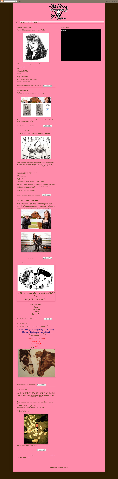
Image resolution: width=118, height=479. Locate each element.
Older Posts (52, 455)
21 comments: (38, 126)
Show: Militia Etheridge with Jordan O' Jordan (33, 133)
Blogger (65, 467)
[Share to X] (47, 86)
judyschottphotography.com (43, 208)
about (23, 22)
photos (35, 22)
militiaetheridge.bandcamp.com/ (25, 121)
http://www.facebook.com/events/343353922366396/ (30, 407)
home (17, 22)
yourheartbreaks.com (33, 78)
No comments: (38, 85)
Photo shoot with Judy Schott (27, 200)
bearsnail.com (26, 81)
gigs (29, 22)
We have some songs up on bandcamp (30, 93)
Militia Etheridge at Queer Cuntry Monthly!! (32, 326)
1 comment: (37, 195)
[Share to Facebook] (49, 86)
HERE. (34, 187)
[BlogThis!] (46, 86)
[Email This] (44, 86)
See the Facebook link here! (36, 348)
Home (32, 455)
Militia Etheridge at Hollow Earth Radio (31, 30)
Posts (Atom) (26, 457)
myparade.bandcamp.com (30, 79)
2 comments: (32, 384)
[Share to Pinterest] (51, 86)
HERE (33, 190)
